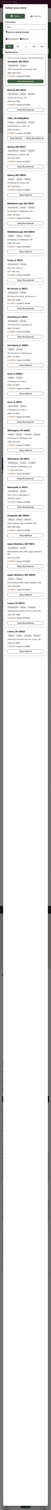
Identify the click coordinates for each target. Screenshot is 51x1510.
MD (42, 47)
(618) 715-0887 (13, 385)
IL (26, 47)
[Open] (44, 27)
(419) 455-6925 (13, 130)
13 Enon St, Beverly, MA (17, 98)
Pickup (16, 16)
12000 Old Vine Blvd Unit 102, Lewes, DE (24, 611)
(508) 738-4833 (13, 215)
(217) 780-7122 (13, 271)
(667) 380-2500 (13, 73)
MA (34, 47)
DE (18, 47)
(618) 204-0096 (13, 300)
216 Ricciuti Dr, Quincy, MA (18, 154)
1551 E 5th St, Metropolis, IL (18, 495)
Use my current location (18, 32)
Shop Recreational (25, 81)
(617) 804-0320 (13, 158)
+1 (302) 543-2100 (15, 470)
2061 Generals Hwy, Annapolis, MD (21, 69)
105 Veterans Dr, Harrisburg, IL (19, 325)
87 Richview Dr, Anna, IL (17, 381)
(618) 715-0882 (13, 328)
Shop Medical (16, 138)
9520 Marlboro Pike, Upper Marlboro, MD (24, 583)
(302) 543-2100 (13, 442)
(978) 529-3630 (13, 101)
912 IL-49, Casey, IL (15, 268)
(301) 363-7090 (13, 558)
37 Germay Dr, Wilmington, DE (19, 438)
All (9, 47)
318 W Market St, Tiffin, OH (18, 126)
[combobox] (23, 27)
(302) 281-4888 (13, 615)
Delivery (37, 16)
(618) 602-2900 (13, 498)
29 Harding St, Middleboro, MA (20, 211)
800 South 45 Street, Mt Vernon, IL (21, 296)
